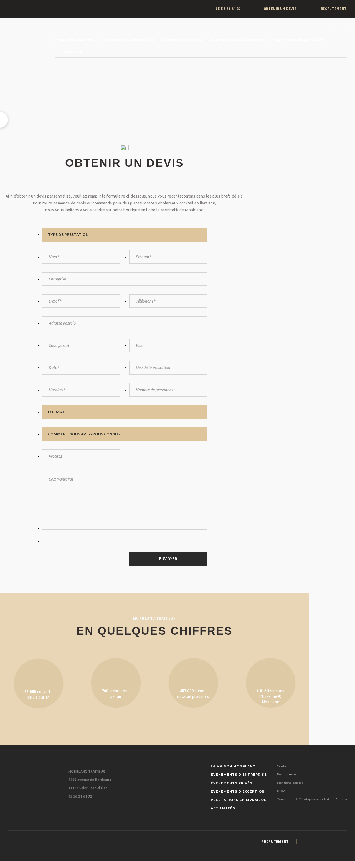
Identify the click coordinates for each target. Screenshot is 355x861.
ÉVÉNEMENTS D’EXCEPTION (236, 40)
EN (337, 31)
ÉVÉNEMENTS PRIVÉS (182, 40)
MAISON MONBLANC (74, 40)
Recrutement (287, 774)
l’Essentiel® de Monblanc (179, 210)
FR (345, 31)
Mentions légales (290, 783)
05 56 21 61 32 (80, 796)
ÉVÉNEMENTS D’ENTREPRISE (128, 40)
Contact (73, 52)
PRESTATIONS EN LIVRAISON (297, 40)
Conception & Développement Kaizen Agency (312, 799)
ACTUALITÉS (223, 808)
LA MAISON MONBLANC (233, 766)
